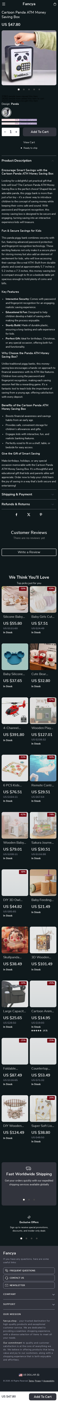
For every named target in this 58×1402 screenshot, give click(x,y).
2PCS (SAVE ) (10, 120)
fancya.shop (10, 1321)
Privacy (38, 1381)
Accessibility (48, 1381)
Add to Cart (43, 1396)
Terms (31, 1381)
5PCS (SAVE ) (10, 123)
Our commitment (12, 1343)
